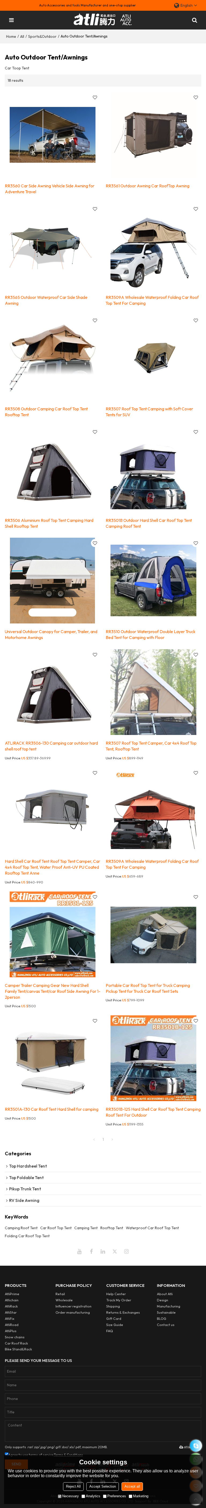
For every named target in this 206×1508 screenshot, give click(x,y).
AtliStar (11, 1312)
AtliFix (9, 1318)
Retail (60, 1294)
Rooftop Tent (111, 1227)
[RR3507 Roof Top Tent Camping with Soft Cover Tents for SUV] (153, 358)
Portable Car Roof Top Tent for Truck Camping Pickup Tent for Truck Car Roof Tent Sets (148, 988)
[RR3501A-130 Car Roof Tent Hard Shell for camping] (52, 1058)
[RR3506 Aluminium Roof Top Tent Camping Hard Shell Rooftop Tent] (52, 469)
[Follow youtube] (79, 1251)
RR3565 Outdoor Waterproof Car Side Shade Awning (46, 300)
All (22, 36)
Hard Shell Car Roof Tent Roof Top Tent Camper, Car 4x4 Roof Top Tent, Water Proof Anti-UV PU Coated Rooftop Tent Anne (52, 867)
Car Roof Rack (16, 1343)
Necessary (70, 1496)
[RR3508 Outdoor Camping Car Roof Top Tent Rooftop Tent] (52, 358)
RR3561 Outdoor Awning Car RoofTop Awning (147, 185)
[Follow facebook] (91, 1251)
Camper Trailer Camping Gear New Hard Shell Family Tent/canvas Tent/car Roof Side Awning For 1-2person (52, 991)
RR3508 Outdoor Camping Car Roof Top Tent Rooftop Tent (46, 411)
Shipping (113, 1306)
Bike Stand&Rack (18, 1349)
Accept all (132, 1486)
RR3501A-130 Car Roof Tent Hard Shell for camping (51, 1109)
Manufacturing (168, 1306)
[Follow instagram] (126, 1251)
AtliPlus (10, 1331)
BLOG (161, 1318)
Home (11, 36)
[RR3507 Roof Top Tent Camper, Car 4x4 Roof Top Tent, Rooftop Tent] (153, 692)
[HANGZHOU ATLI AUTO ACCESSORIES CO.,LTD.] (103, 20)
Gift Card (113, 1318)
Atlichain (12, 1300)
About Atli (165, 1294)
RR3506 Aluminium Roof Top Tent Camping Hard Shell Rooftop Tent (49, 523)
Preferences (116, 1496)
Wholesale (64, 1300)
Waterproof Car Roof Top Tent (152, 1227)
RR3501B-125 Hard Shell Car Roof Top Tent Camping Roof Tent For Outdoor (153, 1112)
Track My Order (118, 1300)
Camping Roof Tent (21, 1227)
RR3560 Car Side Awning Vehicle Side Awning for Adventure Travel (49, 188)
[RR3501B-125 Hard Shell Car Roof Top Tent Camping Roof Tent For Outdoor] (153, 1058)
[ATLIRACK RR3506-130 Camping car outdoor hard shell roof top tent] (52, 692)
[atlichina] (196, 1446)
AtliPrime (12, 1294)
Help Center (116, 1294)
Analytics (93, 1496)
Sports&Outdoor (42, 36)
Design (162, 1300)
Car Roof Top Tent (56, 1227)
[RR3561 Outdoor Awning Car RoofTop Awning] (153, 135)
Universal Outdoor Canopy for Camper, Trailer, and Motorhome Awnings (51, 634)
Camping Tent (86, 1227)
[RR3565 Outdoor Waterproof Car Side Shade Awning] (52, 246)
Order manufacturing (73, 1312)
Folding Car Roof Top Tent (27, 1236)
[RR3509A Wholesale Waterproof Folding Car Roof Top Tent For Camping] (153, 246)
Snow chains (14, 1337)
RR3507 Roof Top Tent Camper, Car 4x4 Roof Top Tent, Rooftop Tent (151, 746)
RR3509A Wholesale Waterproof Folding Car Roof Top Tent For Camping (152, 300)
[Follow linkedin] (103, 1251)
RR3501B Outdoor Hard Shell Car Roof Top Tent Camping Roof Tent (149, 523)
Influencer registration (73, 1306)
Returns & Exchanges (123, 1312)
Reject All (73, 1486)
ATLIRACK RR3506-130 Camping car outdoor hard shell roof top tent (51, 746)
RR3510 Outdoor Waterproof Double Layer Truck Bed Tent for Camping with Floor (150, 634)
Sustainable (166, 1312)
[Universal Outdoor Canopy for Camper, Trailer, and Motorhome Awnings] (52, 580)
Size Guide (114, 1325)
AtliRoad (12, 1325)
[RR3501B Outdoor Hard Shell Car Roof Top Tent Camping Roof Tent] (153, 469)
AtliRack (11, 1306)
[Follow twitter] (114, 1251)
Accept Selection (102, 1486)
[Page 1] (94, 1139)
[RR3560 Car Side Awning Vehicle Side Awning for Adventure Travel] (52, 135)
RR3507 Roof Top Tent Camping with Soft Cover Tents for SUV (149, 411)
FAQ (109, 1331)
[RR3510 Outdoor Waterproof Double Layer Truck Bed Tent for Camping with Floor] (153, 580)
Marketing (140, 1496)
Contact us (165, 1325)
